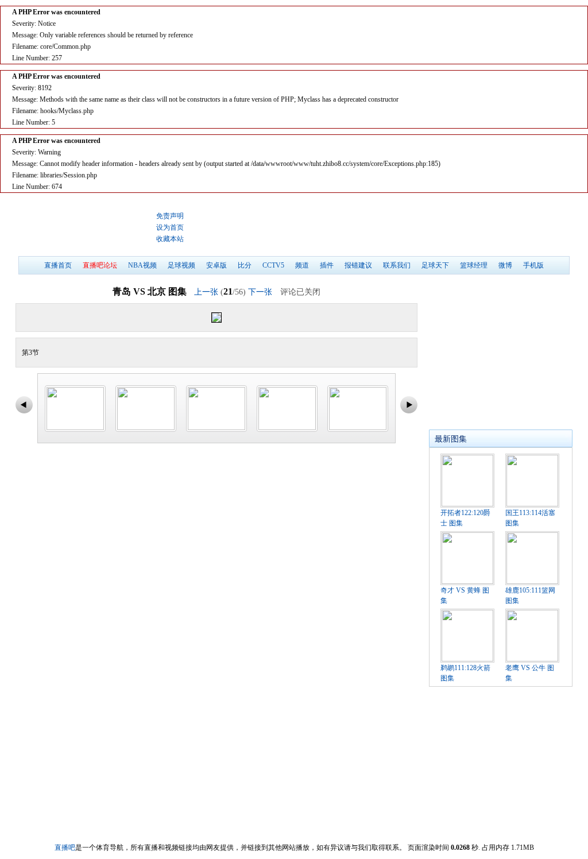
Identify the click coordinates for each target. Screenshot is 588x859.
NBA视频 (142, 265)
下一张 (260, 292)
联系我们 (397, 265)
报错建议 (358, 265)
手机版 (533, 265)
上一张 (206, 292)
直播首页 (58, 265)
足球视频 (181, 265)
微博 (505, 265)
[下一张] (316, 317)
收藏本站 (170, 239)
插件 (327, 265)
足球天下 (435, 265)
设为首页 (170, 227)
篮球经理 (474, 265)
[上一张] (116, 317)
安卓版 (216, 265)
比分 (245, 265)
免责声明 (170, 216)
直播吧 (84, 227)
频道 (302, 265)
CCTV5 (273, 265)
